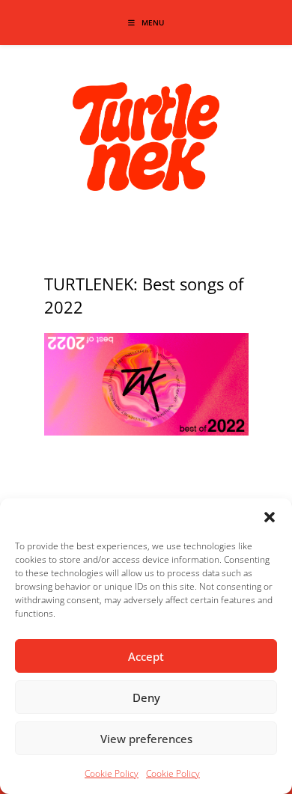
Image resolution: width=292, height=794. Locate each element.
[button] (269, 517)
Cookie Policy (112, 773)
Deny (146, 697)
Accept (146, 656)
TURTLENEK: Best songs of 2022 (143, 295)
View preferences (146, 738)
